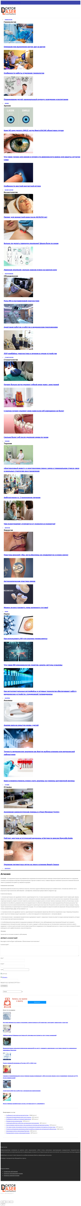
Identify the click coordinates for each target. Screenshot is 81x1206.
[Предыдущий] (2, 1204)
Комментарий (5, 944)
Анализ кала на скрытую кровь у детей (21, 725)
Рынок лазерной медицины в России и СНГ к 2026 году (19, 1063)
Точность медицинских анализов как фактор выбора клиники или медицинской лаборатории (31, 1129)
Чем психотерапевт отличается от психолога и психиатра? (29, 524)
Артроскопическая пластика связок (19, 581)
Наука (6, 611)
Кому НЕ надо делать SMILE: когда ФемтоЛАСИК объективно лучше (34, 130)
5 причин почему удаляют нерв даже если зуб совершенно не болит (34, 411)
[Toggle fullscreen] (8, 1202)
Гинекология (8, 19)
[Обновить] (4, 977)
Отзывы (7, 784)
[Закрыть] (2, 1202)
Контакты (7, 868)
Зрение (7, 103)
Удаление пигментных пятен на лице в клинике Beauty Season (31, 864)
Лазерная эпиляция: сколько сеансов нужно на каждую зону (30, 270)
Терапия (7, 441)
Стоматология (9, 357)
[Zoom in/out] (11, 1202)
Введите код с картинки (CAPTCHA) (10, 982)
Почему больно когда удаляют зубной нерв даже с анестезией (31, 384)
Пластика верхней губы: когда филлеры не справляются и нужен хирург (36, 555)
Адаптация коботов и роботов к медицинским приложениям (31, 327)
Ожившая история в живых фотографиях (11, 2)
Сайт (2, 969)
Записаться (37, 1002)
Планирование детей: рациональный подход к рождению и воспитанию (36, 99)
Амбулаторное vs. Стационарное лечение (22, 497)
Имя (2, 958)
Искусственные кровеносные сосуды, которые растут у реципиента (24, 1103)
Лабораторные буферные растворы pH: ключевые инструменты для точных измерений (29, 1035)
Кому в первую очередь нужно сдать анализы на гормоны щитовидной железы (39, 781)
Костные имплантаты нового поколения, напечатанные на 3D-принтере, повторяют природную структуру (35, 1022)
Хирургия (7, 527)
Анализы (7, 698)
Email (2, 963)
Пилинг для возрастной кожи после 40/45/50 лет (25, 217)
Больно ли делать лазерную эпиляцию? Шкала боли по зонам (31, 243)
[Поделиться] (4, 1201)
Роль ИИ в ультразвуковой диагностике (21, 301)
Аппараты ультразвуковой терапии (13, 1173)
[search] (22, 991)
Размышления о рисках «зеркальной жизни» (18, 1133)
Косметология (9, 189)
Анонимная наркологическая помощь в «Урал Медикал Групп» (31, 812)
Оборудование (9, 273)
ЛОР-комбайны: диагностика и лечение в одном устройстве (30, 353)
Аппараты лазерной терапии (11, 1175)
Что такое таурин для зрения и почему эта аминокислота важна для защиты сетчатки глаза (30, 1127)
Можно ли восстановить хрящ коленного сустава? (26, 607)
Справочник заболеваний (11, 1171)
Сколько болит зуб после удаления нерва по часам (26, 437)
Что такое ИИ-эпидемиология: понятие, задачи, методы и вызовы (33, 665)
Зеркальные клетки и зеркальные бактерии (17, 1131)
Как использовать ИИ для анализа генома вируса (25, 638)
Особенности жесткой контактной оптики (22, 186)
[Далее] (4, 1204)
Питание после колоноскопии (14, 1121)
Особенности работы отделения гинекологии (24, 73)
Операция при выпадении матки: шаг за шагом (24, 47)
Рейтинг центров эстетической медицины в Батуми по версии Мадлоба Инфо (38, 838)
